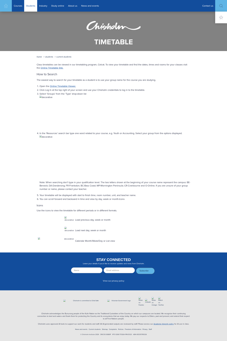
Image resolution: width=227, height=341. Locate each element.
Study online (57, 5)
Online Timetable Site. (52, 68)
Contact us (207, 5)
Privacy (145, 329)
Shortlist (221, 17)
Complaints (113, 329)
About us (72, 5)
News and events (90, 5)
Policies (121, 329)
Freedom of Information (133, 329)
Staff (150, 329)
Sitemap (105, 329)
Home (6, 6)
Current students (63, 56)
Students (30, 5)
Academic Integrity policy (164, 324)
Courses (18, 5)
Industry (43, 5)
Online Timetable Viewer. (63, 86)
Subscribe (144, 270)
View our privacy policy (113, 280)
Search (221, 6)
